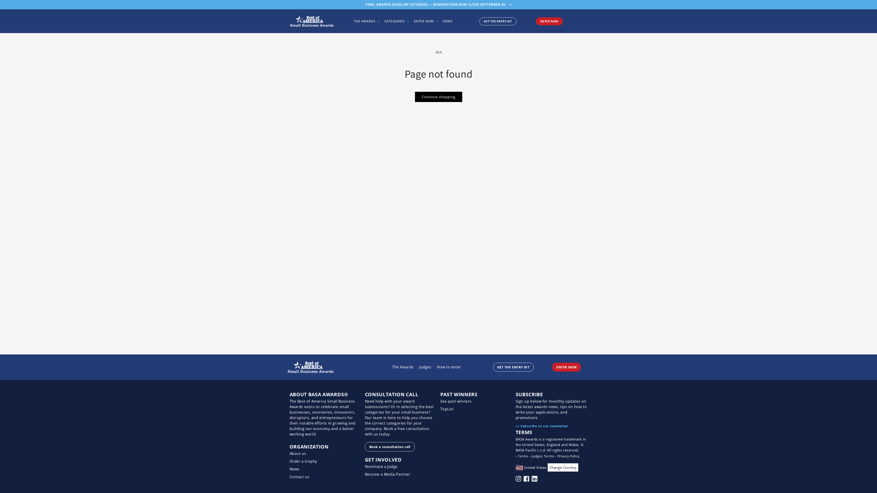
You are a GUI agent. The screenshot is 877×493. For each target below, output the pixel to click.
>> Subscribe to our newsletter (542, 426)
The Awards (403, 367)
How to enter (449, 367)
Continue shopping (438, 96)
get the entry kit (498, 21)
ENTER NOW (549, 21)
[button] (366, 21)
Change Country (562, 467)
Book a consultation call (389, 447)
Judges (425, 367)
